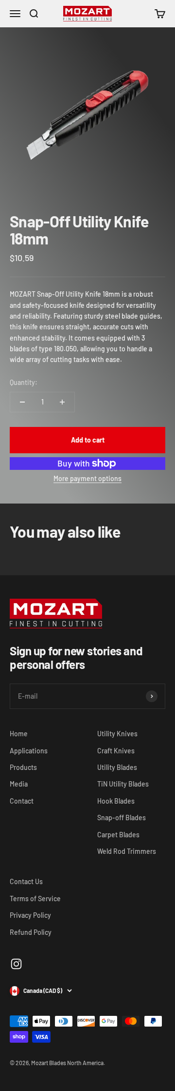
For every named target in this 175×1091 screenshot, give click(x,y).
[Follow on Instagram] (16, 963)
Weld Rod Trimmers (126, 851)
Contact (22, 801)
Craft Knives (116, 751)
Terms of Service (35, 898)
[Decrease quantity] (22, 402)
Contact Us (26, 881)
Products (23, 767)
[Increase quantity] (62, 402)
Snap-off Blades (121, 817)
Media (19, 784)
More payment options (87, 478)
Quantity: (23, 382)
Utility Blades (117, 767)
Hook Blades (116, 801)
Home (19, 733)
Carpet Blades (118, 834)
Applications (29, 751)
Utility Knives (117, 733)
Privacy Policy (30, 915)
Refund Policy (31, 932)
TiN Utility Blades (123, 784)
